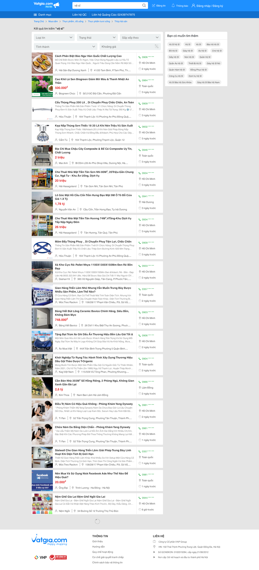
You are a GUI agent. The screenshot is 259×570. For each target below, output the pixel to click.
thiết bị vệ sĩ (195, 63)
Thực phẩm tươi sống (99, 21)
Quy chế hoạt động (102, 551)
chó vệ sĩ (217, 50)
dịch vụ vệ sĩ (195, 75)
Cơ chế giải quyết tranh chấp (108, 557)
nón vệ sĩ (189, 56)
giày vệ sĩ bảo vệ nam (208, 82)
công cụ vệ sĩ (176, 75)
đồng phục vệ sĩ (198, 69)
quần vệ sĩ (205, 56)
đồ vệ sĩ (173, 50)
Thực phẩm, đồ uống (72, 21)
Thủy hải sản (121, 21)
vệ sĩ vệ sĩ (174, 44)
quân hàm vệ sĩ (177, 69)
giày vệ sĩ (188, 50)
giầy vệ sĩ (174, 56)
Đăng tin (161, 5)
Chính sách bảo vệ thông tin (107, 562)
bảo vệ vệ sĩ (213, 44)
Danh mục (44, 14)
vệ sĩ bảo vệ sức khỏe (180, 82)
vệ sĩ (187, 44)
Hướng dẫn (98, 546)
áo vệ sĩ (202, 50)
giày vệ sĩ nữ (213, 63)
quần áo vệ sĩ (176, 63)
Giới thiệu (97, 541)
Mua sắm (53, 21)
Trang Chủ (39, 21)
